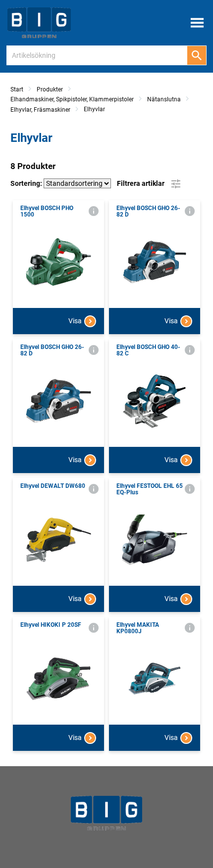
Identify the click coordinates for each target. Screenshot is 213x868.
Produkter (50, 89)
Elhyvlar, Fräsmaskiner (40, 109)
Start (16, 89)
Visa (75, 321)
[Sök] (197, 55)
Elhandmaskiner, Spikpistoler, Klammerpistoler (72, 99)
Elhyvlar (94, 109)
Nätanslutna (164, 99)
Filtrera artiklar (141, 183)
